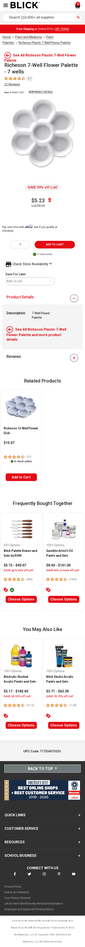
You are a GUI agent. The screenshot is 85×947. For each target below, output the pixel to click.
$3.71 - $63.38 (57, 691)
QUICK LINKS (15, 815)
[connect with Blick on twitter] (29, 877)
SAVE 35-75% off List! (59, 696)
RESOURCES (15, 842)
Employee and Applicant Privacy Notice (28, 909)
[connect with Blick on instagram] (44, 877)
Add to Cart (21, 477)
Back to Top (40, 768)
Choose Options (21, 599)
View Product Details (41, 92)
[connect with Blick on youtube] (73, 877)
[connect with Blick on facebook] (14, 877)
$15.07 (9, 443)
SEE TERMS (62, 29)
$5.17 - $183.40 (16, 691)
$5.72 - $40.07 (15, 565)
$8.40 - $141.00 (58, 565)
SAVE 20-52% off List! (17, 696)
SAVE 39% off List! (42, 187)
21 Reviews (12, 84)
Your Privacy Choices (17, 897)
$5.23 (38, 200)
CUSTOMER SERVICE (21, 828)
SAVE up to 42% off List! (18, 570)
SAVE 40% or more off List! (62, 570)
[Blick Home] (25, 5)
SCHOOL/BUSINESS (20, 855)
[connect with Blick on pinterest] (59, 877)
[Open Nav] (5, 5)
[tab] (42, 297)
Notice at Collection (16, 892)
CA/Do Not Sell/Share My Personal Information (33, 903)
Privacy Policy (12, 886)
